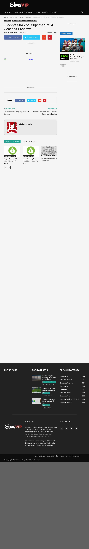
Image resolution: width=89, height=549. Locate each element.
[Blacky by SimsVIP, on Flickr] (30, 67)
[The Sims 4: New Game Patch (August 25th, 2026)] (64, 57)
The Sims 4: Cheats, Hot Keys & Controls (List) (48, 401)
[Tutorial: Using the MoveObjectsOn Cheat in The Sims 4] (36, 378)
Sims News (8, 12)
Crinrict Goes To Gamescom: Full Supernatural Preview (45, 113)
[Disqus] (30, 212)
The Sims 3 (8, 20)
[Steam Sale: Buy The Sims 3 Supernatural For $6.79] (31, 151)
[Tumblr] (66, 428)
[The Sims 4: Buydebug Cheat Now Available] (36, 390)
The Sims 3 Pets (65, 393)
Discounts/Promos (10, 156)
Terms (62, 456)
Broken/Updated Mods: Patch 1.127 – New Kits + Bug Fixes (71, 46)
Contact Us (76, 456)
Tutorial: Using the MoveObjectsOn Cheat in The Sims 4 (49, 377)
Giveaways (63, 389)
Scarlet (63, 50)
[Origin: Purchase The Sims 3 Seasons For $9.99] (12, 151)
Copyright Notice (40, 456)
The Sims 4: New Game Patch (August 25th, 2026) (77, 57)
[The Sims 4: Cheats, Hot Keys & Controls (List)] (36, 401)
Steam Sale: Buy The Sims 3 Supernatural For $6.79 (30, 161)
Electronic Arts (65, 396)
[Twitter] (71, 428)
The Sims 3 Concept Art (48, 155)
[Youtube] (76, 428)
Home (6, 17)
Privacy (68, 456)
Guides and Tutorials (49, 382)
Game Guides (18, 12)
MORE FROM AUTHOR (29, 142)
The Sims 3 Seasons (17, 20)
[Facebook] (61, 428)
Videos (37, 12)
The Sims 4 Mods (66, 402)
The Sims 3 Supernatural (30, 20)
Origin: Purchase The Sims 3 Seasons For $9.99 (11, 161)
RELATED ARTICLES (12, 142)
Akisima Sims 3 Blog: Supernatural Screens (16, 113)
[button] (82, 12)
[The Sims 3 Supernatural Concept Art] (49, 151)
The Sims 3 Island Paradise (69, 399)
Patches (29, 12)
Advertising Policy (52, 456)
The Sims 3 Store (66, 380)
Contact (54, 12)
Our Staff (45, 12)
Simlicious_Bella (11, 32)
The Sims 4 (46, 392)
